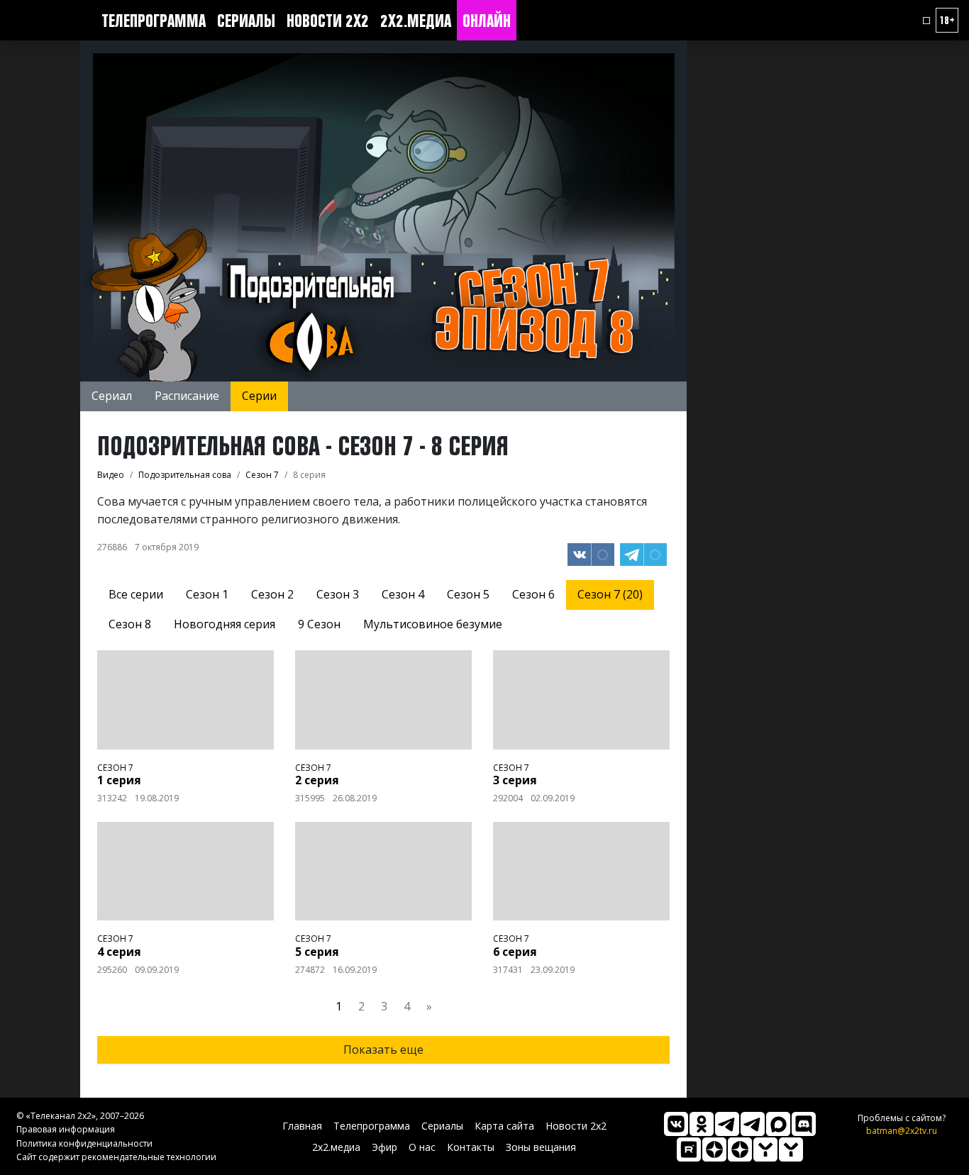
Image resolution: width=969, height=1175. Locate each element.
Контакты (470, 1147)
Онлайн (487, 20)
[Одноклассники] (702, 1124)
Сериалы (246, 20)
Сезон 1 (207, 594)
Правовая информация (65, 1129)
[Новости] (791, 1149)
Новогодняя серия (224, 624)
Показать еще (383, 1049)
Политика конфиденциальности (84, 1143)
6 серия (515, 951)
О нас (422, 1147)
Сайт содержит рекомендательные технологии (116, 1157)
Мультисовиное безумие (432, 624)
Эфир (384, 1147)
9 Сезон (319, 624)
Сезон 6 (533, 594)
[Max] (778, 1124)
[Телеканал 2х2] (727, 1124)
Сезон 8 (130, 624)
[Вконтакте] (676, 1124)
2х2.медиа (415, 20)
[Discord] (804, 1124)
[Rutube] (689, 1149)
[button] (926, 20)
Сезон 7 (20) (610, 594)
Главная (302, 1125)
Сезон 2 (272, 594)
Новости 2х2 (328, 20)
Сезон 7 (115, 768)
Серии (259, 395)
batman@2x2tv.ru (901, 1131)
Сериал (112, 395)
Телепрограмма (153, 20)
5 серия (317, 951)
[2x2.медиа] (753, 1124)
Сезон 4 (403, 594)
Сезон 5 (468, 594)
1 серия (119, 780)
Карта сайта (504, 1125)
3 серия (515, 780)
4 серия (119, 951)
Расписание (187, 395)
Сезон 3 (337, 594)
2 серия (317, 780)
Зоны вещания (541, 1147)
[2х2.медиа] (740, 1149)
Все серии (136, 594)
